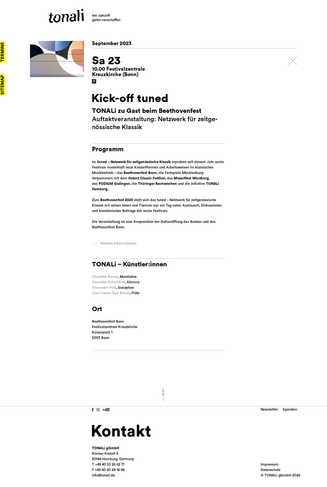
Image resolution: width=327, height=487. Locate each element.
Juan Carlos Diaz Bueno (111, 293)
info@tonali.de (103, 475)
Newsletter (269, 409)
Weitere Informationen (118, 243)
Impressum (269, 464)
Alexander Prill (104, 287)
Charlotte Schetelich (108, 282)
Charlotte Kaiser (105, 277)
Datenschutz (270, 470)
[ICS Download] (94, 81)
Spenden (290, 409)
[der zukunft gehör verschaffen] (66, 16)
